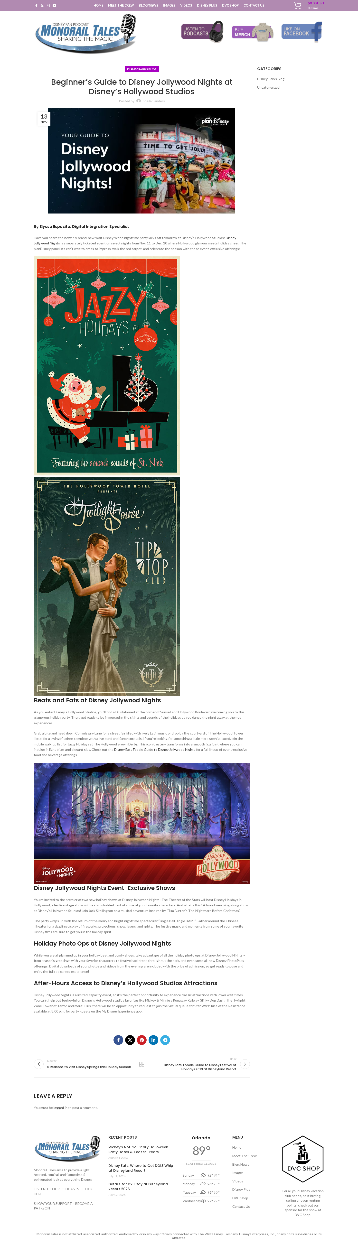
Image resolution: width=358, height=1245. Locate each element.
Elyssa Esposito (55, 226)
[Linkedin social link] (153, 1040)
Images (238, 1173)
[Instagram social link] (48, 5)
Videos (237, 1181)
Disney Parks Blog (141, 69)
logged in (60, 1108)
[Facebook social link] (36, 5)
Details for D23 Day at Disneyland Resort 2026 (138, 1186)
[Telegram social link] (165, 1040)
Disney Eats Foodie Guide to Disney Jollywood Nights (154, 749)
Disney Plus (241, 1189)
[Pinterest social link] (142, 1040)
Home (236, 1147)
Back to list (141, 1064)
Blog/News (240, 1164)
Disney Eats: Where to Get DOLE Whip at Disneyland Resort (140, 1168)
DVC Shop (240, 1198)
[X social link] (42, 5)
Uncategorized (268, 87)
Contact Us (241, 1206)
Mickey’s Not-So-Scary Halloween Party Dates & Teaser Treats (138, 1149)
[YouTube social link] (54, 5)
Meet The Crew (244, 1156)
